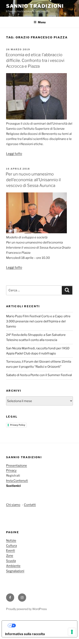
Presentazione (16, 465)
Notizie (11, 540)
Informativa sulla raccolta (25, 634)
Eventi (10, 550)
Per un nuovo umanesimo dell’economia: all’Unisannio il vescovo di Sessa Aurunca (33, 180)
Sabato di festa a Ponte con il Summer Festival (39, 375)
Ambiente (13, 566)
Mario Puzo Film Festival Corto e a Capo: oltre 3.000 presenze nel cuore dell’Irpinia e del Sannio (38, 321)
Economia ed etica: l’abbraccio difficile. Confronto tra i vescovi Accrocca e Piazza (35, 60)
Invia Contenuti (17, 481)
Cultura (11, 545)
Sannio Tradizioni (35, 6)
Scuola (11, 561)
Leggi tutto (14, 153)
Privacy (11, 470)
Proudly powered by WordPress (26, 609)
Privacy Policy (17, 424)
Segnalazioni (15, 571)
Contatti (30, 505)
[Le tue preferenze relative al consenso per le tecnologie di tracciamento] (72, 632)
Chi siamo (13, 505)
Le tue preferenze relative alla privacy (43, 625)
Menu (42, 22)
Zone (9, 555)
